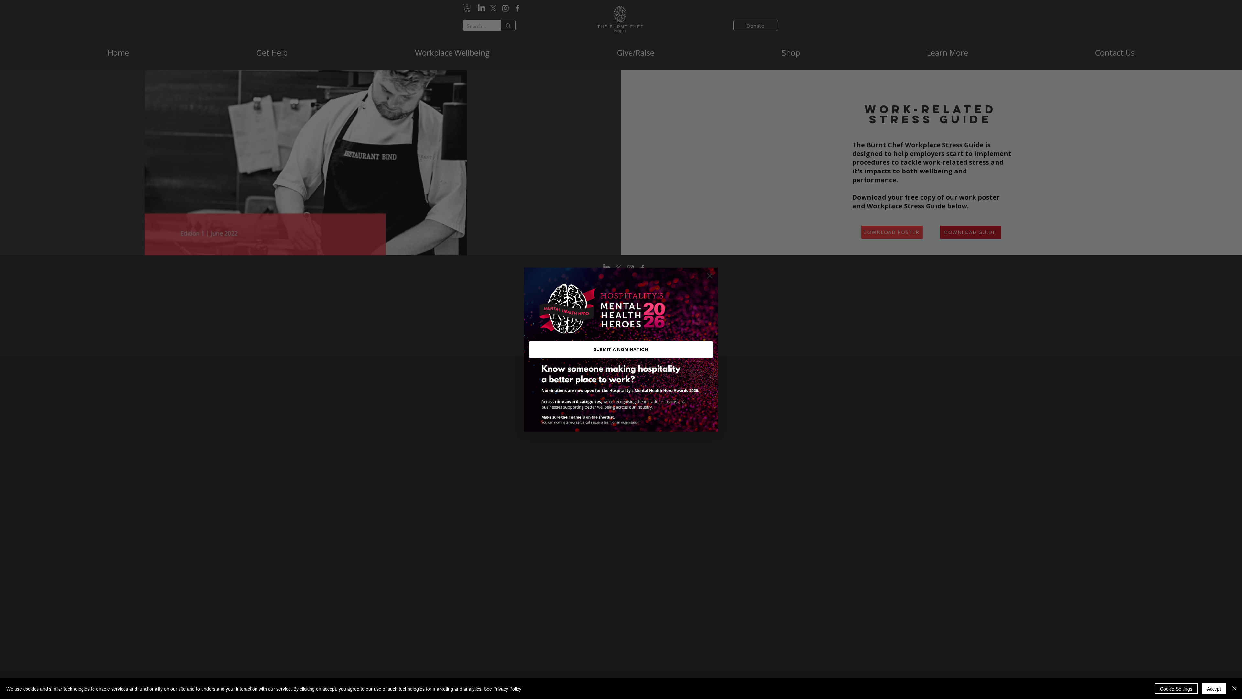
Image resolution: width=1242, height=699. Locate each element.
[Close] (1234, 688)
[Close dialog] (709, 276)
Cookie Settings (1176, 688)
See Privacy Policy (502, 688)
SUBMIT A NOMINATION (621, 349)
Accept (1214, 688)
